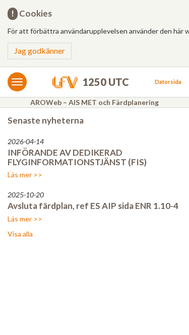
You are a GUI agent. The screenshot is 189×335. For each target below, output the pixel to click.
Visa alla (20, 234)
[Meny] (17, 81)
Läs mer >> (25, 174)
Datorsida (168, 81)
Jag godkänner (39, 50)
